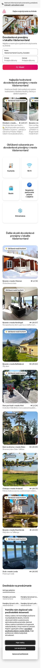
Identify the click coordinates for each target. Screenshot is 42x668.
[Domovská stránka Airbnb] (4, 11)
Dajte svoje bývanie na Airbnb (25, 11)
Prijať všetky (20, 643)
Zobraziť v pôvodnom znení (14, 5)
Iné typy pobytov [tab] (9, 590)
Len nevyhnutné (20, 648)
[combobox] (20, 53)
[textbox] (11, 60)
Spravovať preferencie (20, 654)
